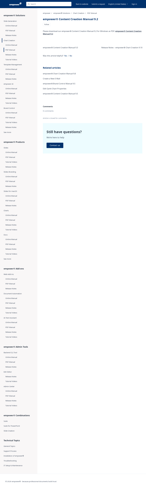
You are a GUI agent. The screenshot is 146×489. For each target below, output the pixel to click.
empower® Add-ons (14, 268)
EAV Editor (8, 372)
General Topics (9, 446)
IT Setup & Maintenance (13, 465)
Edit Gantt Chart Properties (54, 88)
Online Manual (11, 25)
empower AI (8, 84)
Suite (6, 421)
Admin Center (9, 386)
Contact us (55, 145)
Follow (46, 24)
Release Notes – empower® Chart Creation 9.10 (121, 47)
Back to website (82, 4)
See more (7, 132)
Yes (65, 55)
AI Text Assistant (10, 318)
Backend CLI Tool (10, 352)
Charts (6, 210)
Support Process (10, 451)
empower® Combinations (17, 415)
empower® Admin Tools (16, 346)
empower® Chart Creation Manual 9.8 (59, 73)
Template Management (13, 64)
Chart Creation (78, 13)
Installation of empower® (14, 456)
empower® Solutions (61, 13)
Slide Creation (9, 431)
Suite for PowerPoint (12, 426)
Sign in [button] (134, 4)
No (71, 55)
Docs (6, 235)
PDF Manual (92, 13)
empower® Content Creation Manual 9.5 (60, 93)
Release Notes (10, 35)
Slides (6, 148)
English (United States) (117, 4)
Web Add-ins (9, 274)
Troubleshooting (10, 461)
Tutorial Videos (11, 59)
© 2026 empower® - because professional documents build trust (30, 481)
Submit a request (98, 4)
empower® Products (14, 142)
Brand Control (9, 108)
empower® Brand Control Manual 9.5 (59, 83)
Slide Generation (10, 21)
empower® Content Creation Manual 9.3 (60, 47)
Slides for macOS (10, 191)
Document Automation (13, 293)
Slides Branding (10, 172)
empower (46, 13)
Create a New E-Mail (51, 78)
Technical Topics (12, 440)
